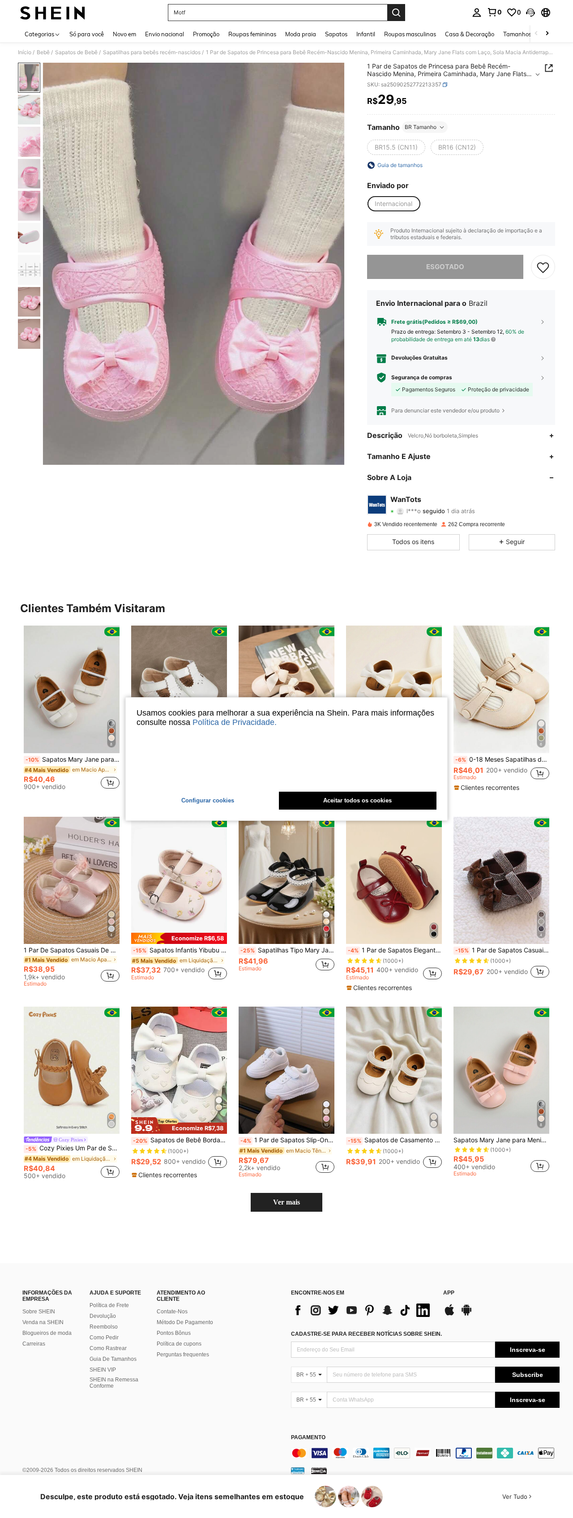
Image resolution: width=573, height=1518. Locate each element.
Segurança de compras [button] (421, 377)
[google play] (466, 1314)
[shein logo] (52, 12)
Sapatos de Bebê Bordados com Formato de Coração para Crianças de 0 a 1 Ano (180, 1140)
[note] (487, 787)
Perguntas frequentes (183, 1354)
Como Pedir (104, 1337)
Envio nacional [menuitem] (164, 34)
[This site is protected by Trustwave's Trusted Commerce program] (297, 1470)
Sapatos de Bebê (76, 52)
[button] (530, 12)
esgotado (445, 266)
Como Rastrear (108, 1348)
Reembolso (104, 1327)
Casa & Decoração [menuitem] (469, 34)
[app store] (449, 1314)
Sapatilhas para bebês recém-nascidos (152, 52)
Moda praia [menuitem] (300, 34)
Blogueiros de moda (47, 1333)
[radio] (396, 147)
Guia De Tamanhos (113, 1359)
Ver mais (286, 1202)
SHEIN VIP (103, 1370)
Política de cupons (179, 1344)
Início (24, 52)
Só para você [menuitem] (86, 34)
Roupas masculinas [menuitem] (410, 34)
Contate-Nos (172, 1311)
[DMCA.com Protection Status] (319, 1470)
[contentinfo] (425, 1453)
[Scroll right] (547, 34)
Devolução (103, 1316)
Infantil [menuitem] (365, 34)
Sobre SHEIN (38, 1311)
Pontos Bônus (174, 1333)
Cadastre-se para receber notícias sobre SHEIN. (366, 1334)
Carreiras (33, 1344)
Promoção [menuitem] (206, 34)
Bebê (43, 52)
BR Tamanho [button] (420, 127)
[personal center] (476, 12)
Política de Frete (109, 1305)
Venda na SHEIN (43, 1322)
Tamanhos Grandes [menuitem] (529, 34)
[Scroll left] (536, 34)
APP (448, 1293)
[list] (362, 1310)
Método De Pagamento (185, 1322)
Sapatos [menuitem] (336, 34)
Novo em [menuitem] (124, 34)
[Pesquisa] (396, 12)
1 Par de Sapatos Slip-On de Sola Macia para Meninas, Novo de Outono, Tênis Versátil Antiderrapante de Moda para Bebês (287, 1140)
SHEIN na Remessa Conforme (114, 1382)
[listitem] (71, 711)
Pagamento (308, 1438)
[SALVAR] (543, 267)
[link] (494, 12)
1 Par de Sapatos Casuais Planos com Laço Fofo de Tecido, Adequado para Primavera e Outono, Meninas (502, 950)
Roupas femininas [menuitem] (252, 34)
